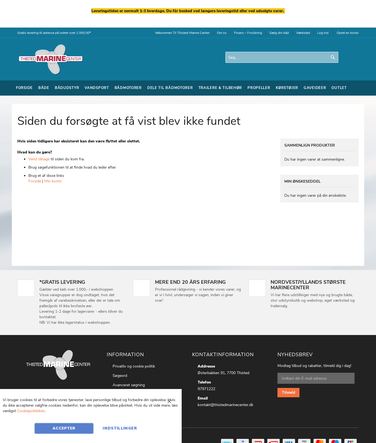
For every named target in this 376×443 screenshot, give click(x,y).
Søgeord (120, 375)
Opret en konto (348, 33)
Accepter (64, 428)
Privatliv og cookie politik (134, 366)
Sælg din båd (279, 33)
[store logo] (50, 59)
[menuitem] (24, 88)
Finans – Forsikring (248, 33)
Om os (222, 33)
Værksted (303, 33)
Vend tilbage (39, 159)
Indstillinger (120, 428)
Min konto (53, 181)
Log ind (322, 33)
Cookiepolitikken (31, 411)
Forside (34, 181)
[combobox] (281, 57)
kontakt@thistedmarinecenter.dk (225, 404)
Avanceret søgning (129, 385)
